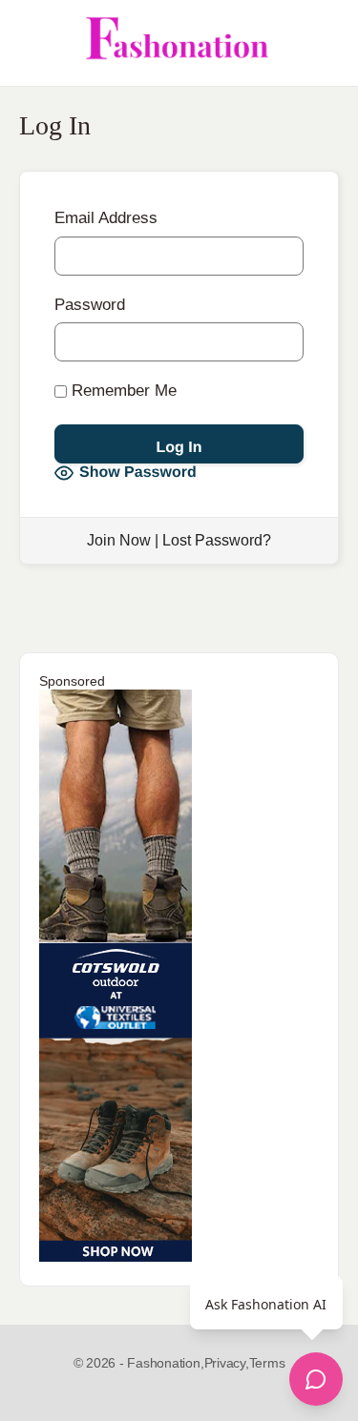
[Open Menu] (30, 43)
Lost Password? (216, 540)
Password (89, 305)
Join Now (119, 540)
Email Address (106, 218)
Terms (267, 1362)
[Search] (322, 43)
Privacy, (226, 1362)
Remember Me (122, 390)
